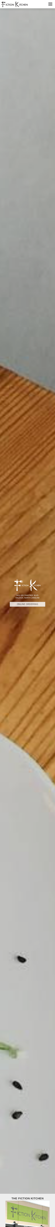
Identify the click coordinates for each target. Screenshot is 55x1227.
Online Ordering (27, 604)
